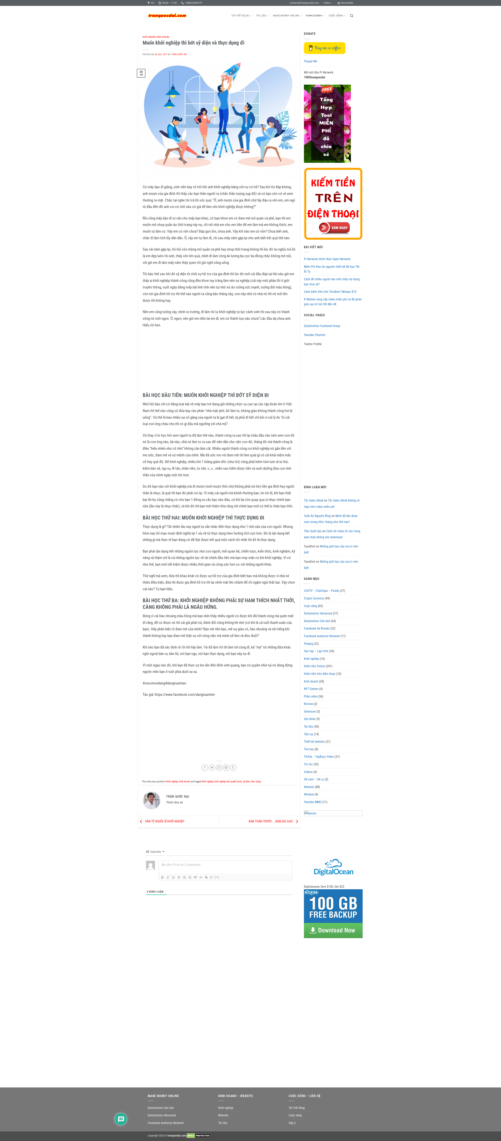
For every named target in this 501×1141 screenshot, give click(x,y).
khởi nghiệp (207, 781)
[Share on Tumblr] (233, 767)
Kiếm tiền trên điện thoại (319, 674)
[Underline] (173, 877)
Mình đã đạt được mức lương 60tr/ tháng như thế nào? (331, 519)
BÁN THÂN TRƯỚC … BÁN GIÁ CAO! (271, 821)
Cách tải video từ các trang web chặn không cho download (332, 534)
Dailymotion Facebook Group (322, 326)
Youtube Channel (314, 335)
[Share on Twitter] (212, 767)
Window (309, 794)
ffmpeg (308, 644)
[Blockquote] (195, 877)
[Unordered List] (190, 877)
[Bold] (162, 877)
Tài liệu (261, 15)
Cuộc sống (336, 15)
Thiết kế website (314, 741)
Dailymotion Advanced (318, 613)
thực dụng (256, 781)
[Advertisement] (219, 360)
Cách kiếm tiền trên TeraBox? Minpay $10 (330, 292)
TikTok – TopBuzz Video (319, 757)
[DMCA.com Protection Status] (198, 1135)
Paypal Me (310, 61)
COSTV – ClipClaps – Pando (321, 591)
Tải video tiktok (313, 500)
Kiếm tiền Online (314, 666)
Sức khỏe (309, 719)
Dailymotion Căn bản (317, 621)
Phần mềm (310, 696)
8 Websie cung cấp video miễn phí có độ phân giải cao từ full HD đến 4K (333, 301)
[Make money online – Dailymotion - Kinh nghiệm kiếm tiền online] (167, 16)
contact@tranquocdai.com (304, 2)
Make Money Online (286, 15)
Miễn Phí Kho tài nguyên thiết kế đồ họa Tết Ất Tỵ (332, 269)
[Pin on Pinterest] (226, 767)
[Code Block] (201, 877)
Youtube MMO (313, 802)
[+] (217, 877)
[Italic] (168, 877)
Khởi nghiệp (149, 37)
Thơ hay (309, 749)
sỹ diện (246, 781)
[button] (345, 3)
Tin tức (308, 764)
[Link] (206, 877)
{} (211, 877)
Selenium (310, 711)
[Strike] (179, 877)
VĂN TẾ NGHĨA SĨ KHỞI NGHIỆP (164, 821)
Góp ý (292, 1123)
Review (308, 704)
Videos (308, 772)
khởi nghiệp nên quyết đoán (228, 781)
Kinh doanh (314, 15)
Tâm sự (308, 734)
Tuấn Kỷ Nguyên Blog (317, 516)
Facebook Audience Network (322, 636)
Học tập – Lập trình (316, 651)
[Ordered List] (184, 877)
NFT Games (311, 689)
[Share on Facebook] (205, 767)
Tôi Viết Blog (240, 15)
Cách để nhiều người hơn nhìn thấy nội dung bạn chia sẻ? (332, 281)
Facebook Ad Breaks (317, 628)
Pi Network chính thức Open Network (327, 259)
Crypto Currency (314, 598)
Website (309, 787)
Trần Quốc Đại (179, 54)
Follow (327, 2)
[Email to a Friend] (219, 767)
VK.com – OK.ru (314, 779)
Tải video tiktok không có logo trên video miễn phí (332, 504)
